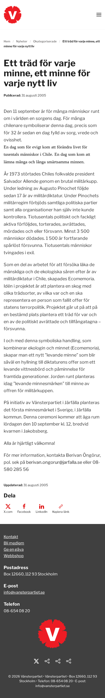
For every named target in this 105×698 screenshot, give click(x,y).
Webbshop (14, 555)
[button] (98, 14)
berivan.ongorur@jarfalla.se (54, 462)
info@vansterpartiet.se (24, 592)
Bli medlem (14, 543)
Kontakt (11, 536)
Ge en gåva (14, 549)
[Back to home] (12, 14)
